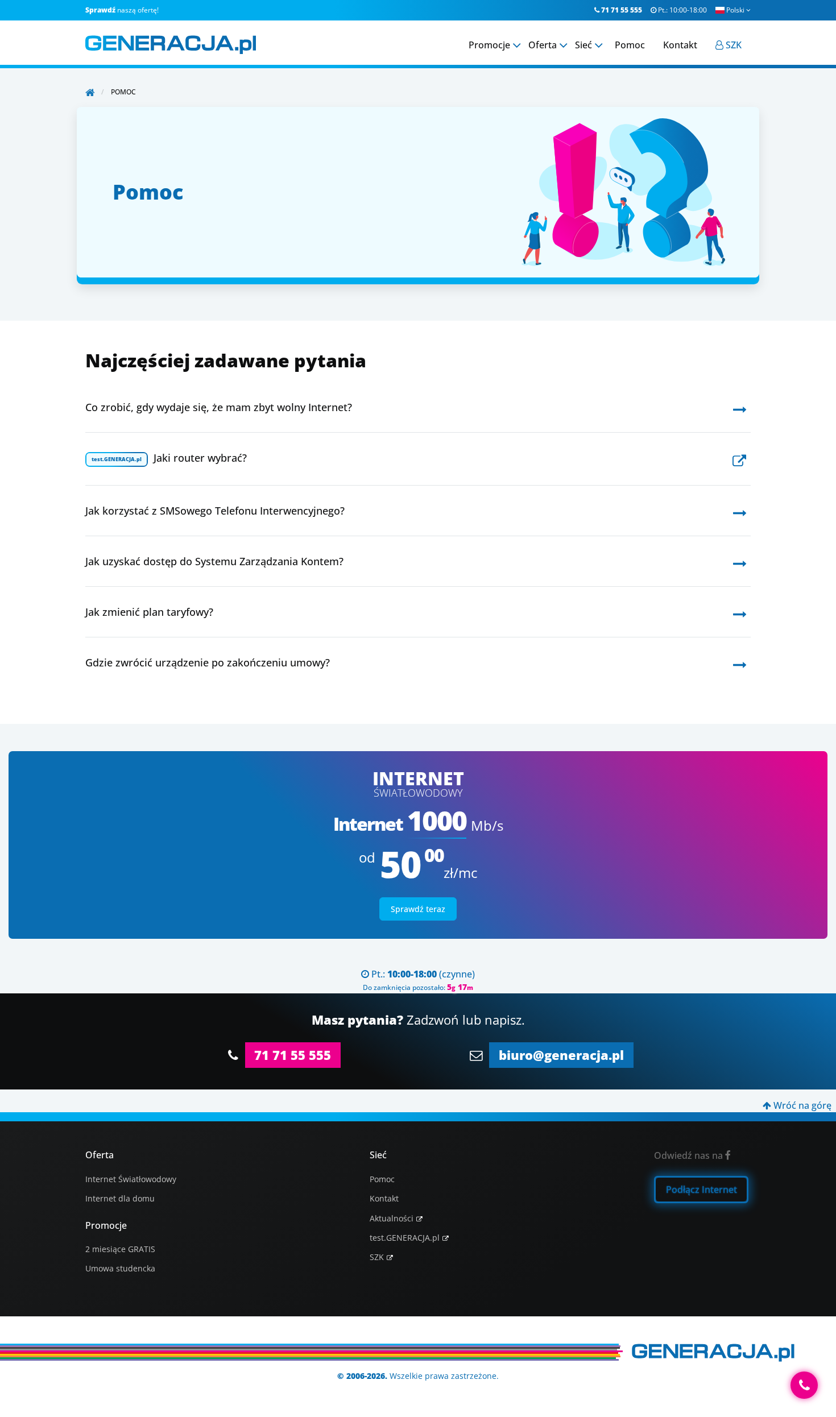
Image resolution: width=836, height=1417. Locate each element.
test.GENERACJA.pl (405, 1237)
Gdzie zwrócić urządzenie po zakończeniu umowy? (207, 662)
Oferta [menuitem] (542, 45)
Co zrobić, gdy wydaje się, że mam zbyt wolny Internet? (218, 407)
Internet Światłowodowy (130, 1179)
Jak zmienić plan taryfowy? (149, 612)
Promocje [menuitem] (489, 45)
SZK (377, 1257)
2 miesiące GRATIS (120, 1249)
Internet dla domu (120, 1198)
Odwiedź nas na (692, 1155)
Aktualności (391, 1218)
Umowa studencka (120, 1268)
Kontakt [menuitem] (680, 45)
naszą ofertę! (122, 10)
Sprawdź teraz (418, 909)
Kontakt (384, 1198)
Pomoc (382, 1179)
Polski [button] (738, 10)
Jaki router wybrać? (169, 458)
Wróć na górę (797, 1105)
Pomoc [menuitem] (630, 45)
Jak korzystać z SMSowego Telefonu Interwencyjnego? (215, 510)
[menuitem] (728, 45)
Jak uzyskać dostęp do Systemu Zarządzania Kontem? (214, 561)
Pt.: (679, 10)
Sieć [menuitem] (583, 45)
